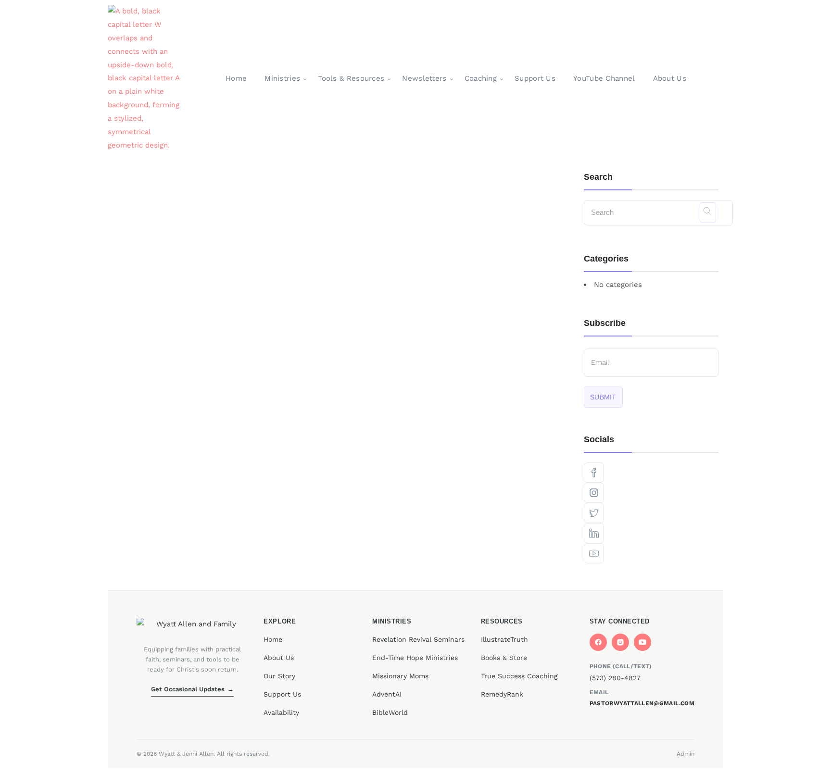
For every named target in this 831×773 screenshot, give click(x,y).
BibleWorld (390, 712)
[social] (651, 472)
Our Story (279, 676)
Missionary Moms (400, 676)
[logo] (146, 78)
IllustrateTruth (504, 639)
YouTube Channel (604, 78)
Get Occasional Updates (192, 689)
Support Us (535, 78)
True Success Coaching (519, 676)
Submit (603, 397)
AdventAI (387, 694)
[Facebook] (598, 642)
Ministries (282, 78)
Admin (685, 753)
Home (236, 78)
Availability (281, 712)
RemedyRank (502, 694)
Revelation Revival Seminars (418, 639)
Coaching (481, 78)
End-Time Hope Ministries (415, 657)
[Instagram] (620, 642)
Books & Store (504, 657)
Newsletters (424, 78)
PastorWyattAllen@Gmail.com (642, 703)
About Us (669, 78)
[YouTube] (642, 642)
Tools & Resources (351, 78)
